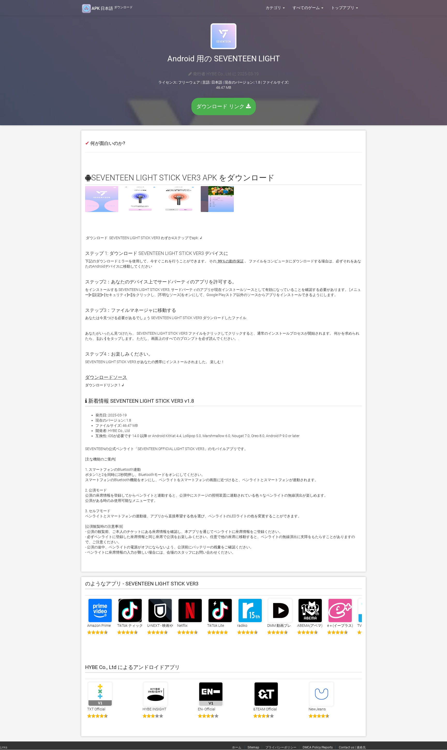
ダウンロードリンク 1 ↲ (104, 385)
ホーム (237, 747)
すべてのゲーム (307, 7)
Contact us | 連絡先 (352, 747)
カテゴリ (274, 7)
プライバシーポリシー (280, 747)
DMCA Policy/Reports (318, 747)
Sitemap (253, 747)
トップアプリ (343, 7)
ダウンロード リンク (221, 106)
